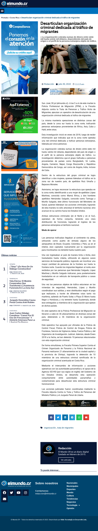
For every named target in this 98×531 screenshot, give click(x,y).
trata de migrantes (65, 428)
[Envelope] (4, 499)
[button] (2, 11)
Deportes (71, 489)
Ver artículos (66, 460)
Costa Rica (14, 18)
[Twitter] (11, 492)
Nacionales (72, 483)
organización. (50, 428)
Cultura (70, 496)
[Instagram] (25, 492)
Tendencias (72, 499)
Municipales (72, 486)
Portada (4, 18)
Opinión (70, 508)
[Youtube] (18, 492)
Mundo (70, 492)
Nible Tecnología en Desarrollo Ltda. (74, 520)
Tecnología (72, 505)
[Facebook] (4, 492)
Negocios (71, 502)
